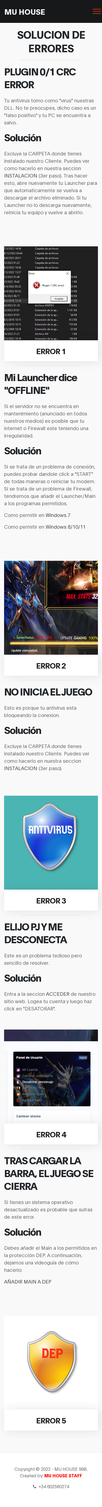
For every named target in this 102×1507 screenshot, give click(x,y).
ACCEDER (57, 993)
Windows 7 (58, 514)
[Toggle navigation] (93, 11)
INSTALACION (20, 175)
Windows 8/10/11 (66, 526)
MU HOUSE (24, 11)
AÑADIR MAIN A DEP (27, 1281)
